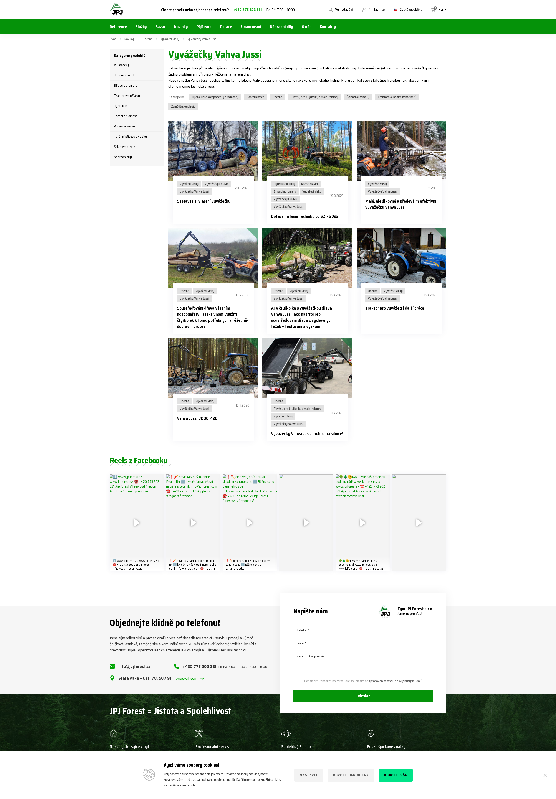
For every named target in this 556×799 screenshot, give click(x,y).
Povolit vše (395, 775)
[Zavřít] (545, 775)
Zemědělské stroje (183, 106)
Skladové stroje (124, 146)
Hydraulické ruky (125, 75)
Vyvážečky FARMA (217, 183)
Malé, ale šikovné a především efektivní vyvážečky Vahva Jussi (400, 204)
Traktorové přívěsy (127, 95)
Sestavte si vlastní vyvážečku (203, 201)
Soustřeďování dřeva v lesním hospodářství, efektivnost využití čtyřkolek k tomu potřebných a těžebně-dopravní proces (212, 317)
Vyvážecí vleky (169, 38)
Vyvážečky (121, 65)
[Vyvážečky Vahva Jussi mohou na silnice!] (307, 368)
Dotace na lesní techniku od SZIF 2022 (304, 216)
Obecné (147, 38)
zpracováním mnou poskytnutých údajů (395, 681)
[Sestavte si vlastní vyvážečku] (213, 151)
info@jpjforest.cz (134, 666)
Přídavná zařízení (125, 126)
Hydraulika (121, 106)
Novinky (129, 38)
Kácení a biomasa (125, 116)
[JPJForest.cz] (116, 9)
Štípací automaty (125, 85)
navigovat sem (185, 678)
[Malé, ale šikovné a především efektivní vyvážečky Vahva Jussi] (401, 151)
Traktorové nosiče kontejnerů (397, 97)
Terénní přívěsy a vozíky (130, 136)
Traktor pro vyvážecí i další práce (394, 308)
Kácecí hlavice (255, 97)
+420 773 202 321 (247, 9)
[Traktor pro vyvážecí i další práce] (401, 258)
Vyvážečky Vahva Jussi (194, 191)
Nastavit (309, 775)
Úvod (113, 38)
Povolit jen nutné (351, 775)
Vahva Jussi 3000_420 (197, 418)
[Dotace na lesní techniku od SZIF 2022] (307, 151)
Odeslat (363, 696)
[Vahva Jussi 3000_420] (213, 368)
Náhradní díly (123, 157)
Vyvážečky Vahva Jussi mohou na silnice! (307, 433)
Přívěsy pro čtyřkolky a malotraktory (314, 97)
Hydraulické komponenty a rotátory (215, 97)
